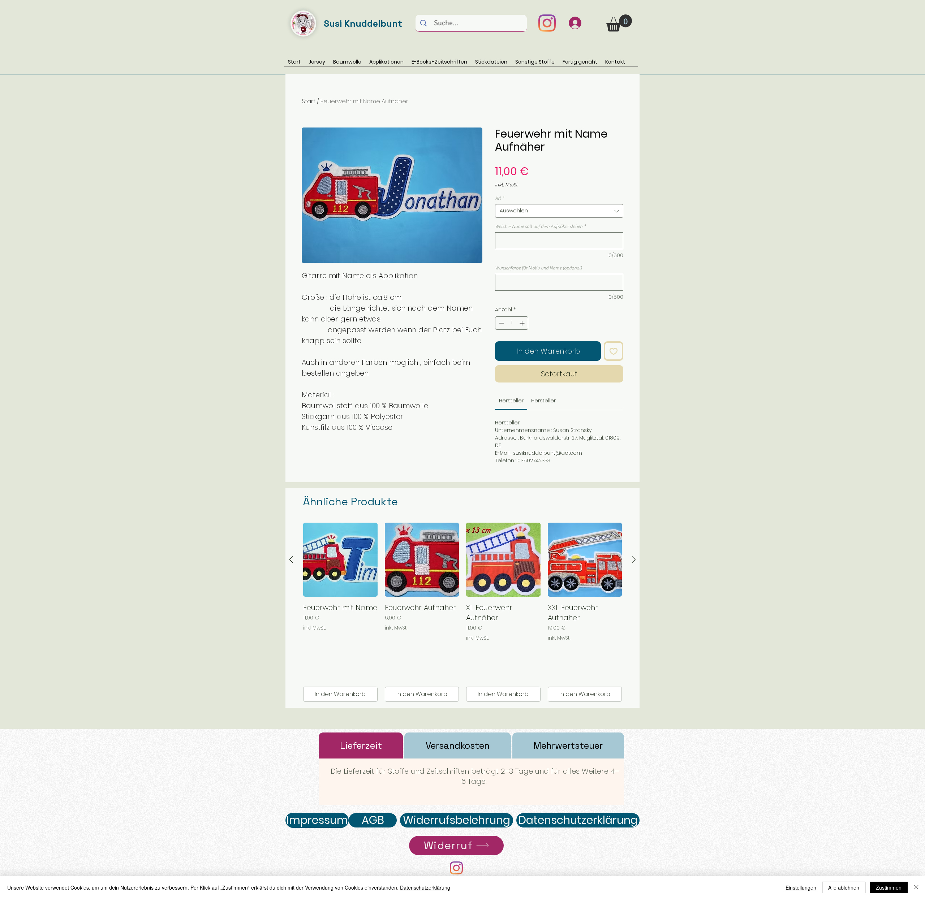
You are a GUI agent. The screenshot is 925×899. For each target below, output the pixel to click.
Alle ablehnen (843, 887)
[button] (619, 22)
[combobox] (559, 211)
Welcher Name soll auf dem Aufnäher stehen (540, 226)
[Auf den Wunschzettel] (613, 351)
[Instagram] (547, 23)
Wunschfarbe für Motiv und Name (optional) (538, 268)
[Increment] (522, 323)
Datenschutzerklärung (425, 887)
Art (499, 198)
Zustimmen (889, 887)
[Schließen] (916, 887)
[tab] (361, 745)
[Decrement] (500, 323)
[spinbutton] (511, 323)
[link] (511, 400)
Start (308, 101)
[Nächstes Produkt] (634, 559)
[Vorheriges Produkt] (291, 559)
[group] (462, 612)
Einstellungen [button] (801, 887)
